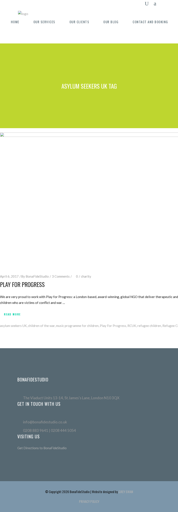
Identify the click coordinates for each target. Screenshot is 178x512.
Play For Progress (113, 326)
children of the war (41, 326)
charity (86, 276)
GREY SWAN (126, 491)
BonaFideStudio (37, 276)
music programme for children (77, 326)
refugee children (149, 326)
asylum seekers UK (13, 326)
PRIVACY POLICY (89, 501)
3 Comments (61, 276)
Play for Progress (22, 284)
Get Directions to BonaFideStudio (42, 448)
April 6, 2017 (9, 276)
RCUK (131, 326)
